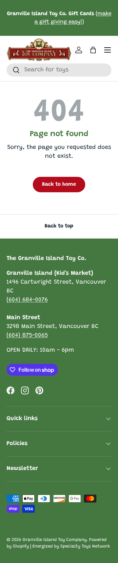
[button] (93, 50)
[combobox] (59, 70)
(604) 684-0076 (27, 300)
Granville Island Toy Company (55, 540)
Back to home (59, 184)
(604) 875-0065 (27, 336)
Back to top (59, 226)
